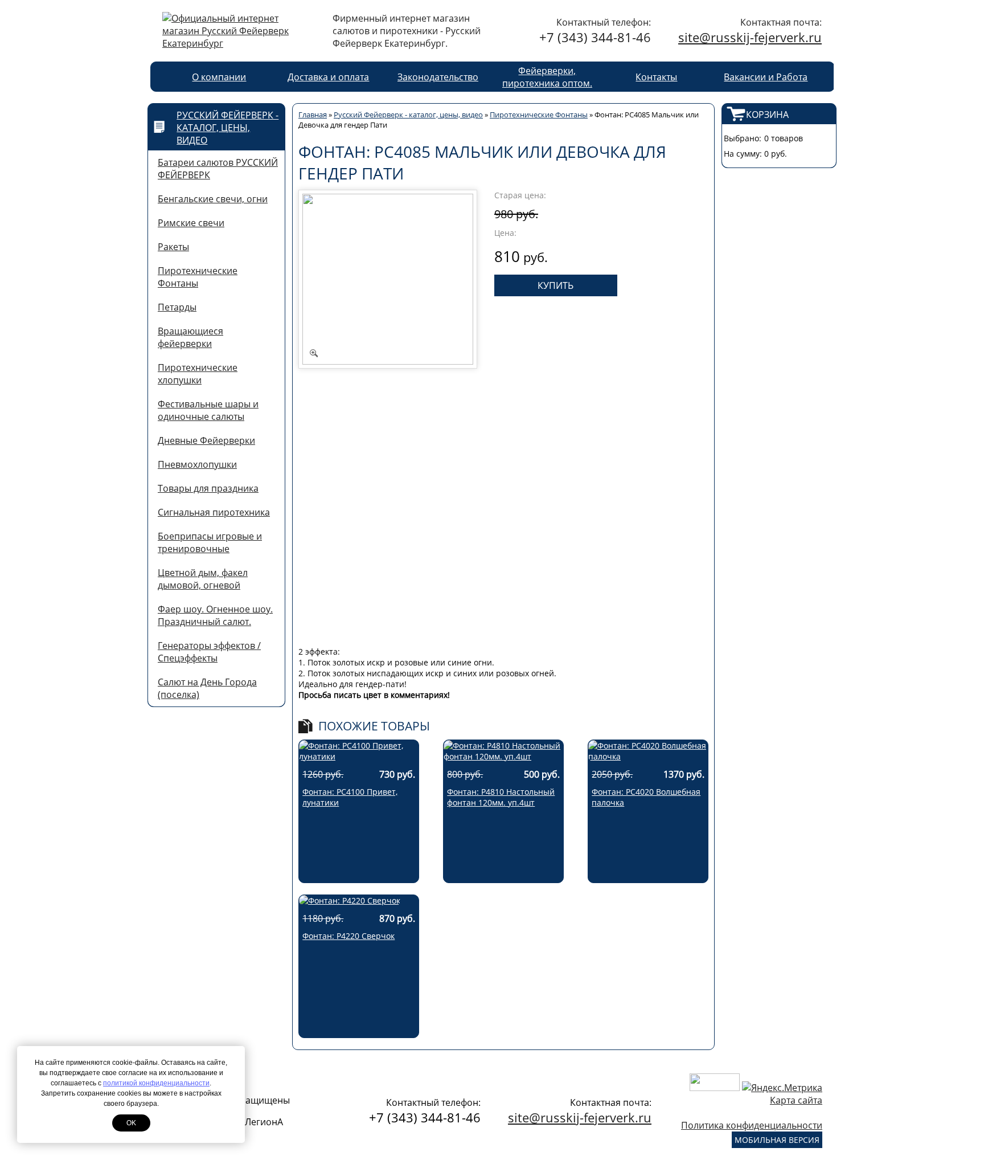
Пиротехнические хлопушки (197, 373)
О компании (219, 77)
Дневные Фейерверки (206, 440)
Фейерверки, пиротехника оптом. (547, 76)
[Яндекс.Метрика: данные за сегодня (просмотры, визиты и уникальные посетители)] (782, 1087)
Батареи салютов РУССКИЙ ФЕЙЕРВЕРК (218, 168)
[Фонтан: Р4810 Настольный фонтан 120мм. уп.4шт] (503, 756)
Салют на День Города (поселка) (207, 688)
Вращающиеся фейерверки (190, 337)
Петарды (177, 307)
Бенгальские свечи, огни (213, 199)
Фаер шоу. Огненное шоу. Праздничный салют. (215, 615)
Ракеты (173, 246)
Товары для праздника (208, 488)
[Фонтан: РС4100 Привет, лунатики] (359, 756)
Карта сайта (796, 1100)
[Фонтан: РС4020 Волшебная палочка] (648, 756)
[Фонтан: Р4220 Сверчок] (349, 900)
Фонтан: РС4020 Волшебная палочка (646, 797)
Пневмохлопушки (197, 464)
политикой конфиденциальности (156, 1083)
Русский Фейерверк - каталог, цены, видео (227, 127)
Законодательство (437, 77)
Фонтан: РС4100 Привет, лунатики (349, 797)
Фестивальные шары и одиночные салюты (208, 410)
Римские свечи (191, 223)
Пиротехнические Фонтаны (197, 276)
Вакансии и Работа (765, 77)
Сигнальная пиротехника (214, 512)
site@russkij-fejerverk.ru (750, 37)
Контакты (656, 77)
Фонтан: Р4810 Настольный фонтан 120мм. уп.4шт (501, 797)
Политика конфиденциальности (751, 1125)
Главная (312, 114)
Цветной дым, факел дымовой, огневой (203, 578)
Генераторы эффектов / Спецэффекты (209, 651)
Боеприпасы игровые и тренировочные (210, 542)
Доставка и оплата (328, 77)
